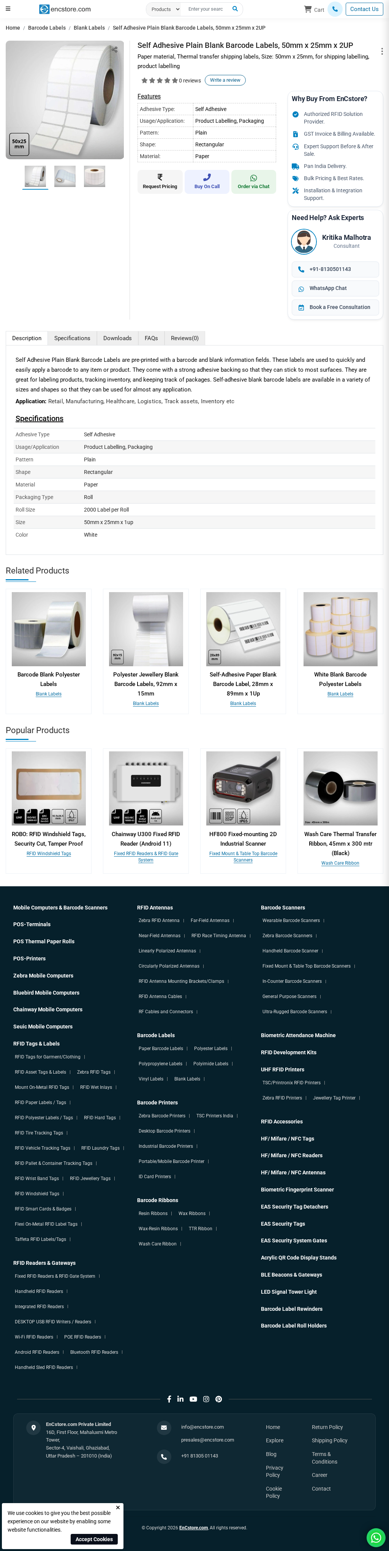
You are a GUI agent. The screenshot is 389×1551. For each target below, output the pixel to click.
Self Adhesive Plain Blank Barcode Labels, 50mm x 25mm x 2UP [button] (189, 28)
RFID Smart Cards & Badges (43, 1209)
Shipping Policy (330, 1440)
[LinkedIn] (180, 1399)
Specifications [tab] (72, 338)
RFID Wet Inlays (96, 1087)
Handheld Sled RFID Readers (44, 1367)
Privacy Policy (274, 1471)
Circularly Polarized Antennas (169, 966)
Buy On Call (207, 186)
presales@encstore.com (207, 1440)
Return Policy (327, 1427)
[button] (8, 9)
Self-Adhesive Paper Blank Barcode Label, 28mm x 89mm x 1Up (243, 684)
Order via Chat (253, 186)
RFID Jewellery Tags (90, 1178)
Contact (321, 1489)
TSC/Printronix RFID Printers (291, 1082)
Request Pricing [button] (160, 186)
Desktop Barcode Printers (164, 1131)
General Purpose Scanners (289, 996)
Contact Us (364, 9)
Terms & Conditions (324, 1458)
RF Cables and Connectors (166, 1011)
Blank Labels (89, 28)
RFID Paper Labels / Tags (40, 1102)
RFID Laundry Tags (100, 1148)
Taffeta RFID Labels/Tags (40, 1239)
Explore (274, 1440)
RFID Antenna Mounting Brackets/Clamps (181, 981)
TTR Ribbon (200, 1228)
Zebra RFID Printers (282, 1098)
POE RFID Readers (82, 1337)
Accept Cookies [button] (94, 1539)
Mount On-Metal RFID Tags (42, 1087)
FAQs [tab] (151, 338)
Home (13, 28)
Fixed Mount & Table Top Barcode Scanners (306, 966)
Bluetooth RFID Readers (94, 1352)
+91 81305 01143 (199, 1456)
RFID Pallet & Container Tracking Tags (53, 1163)
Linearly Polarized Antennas (167, 951)
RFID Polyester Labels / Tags (44, 1117)
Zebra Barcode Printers (162, 1115)
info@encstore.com (202, 1427)
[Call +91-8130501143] (335, 9)
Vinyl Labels (151, 1079)
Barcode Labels (47, 28)
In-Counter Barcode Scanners (292, 981)
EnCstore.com (193, 1527)
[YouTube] (193, 1399)
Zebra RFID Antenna (159, 920)
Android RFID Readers (37, 1352)
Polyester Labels (211, 1048)
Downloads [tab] (117, 338)
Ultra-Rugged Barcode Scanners (294, 1011)
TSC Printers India (214, 1115)
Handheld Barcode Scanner (290, 951)
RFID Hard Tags (100, 1117)
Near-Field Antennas (159, 935)
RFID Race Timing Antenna (218, 935)
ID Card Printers (155, 1176)
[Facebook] (169, 1399)
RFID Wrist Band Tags (37, 1178)
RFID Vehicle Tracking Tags (42, 1148)
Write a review (225, 80)
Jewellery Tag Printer (334, 1098)
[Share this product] (114, 50)
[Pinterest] (218, 1399)
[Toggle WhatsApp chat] (376, 1537)
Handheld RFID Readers (39, 1291)
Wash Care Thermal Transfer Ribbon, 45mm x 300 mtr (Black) (340, 844)
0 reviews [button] (190, 81)
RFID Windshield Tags (49, 853)
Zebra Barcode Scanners (287, 935)
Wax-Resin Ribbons (158, 1228)
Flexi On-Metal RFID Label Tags (46, 1224)
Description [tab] (26, 338)
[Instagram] (206, 1399)
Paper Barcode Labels (161, 1048)
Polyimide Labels (210, 1063)
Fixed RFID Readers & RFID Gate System (55, 1276)
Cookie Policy (274, 1492)
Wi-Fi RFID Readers (34, 1337)
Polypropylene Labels (160, 1063)
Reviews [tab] (185, 338)
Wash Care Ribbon (340, 863)
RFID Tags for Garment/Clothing (48, 1057)
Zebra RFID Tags (94, 1072)
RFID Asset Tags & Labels (40, 1072)
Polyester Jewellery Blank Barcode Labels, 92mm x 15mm (146, 684)
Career (319, 1475)
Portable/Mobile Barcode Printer (171, 1161)
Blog (271, 1454)
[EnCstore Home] (65, 9)
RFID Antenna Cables (160, 996)
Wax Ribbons (192, 1213)
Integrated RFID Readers (39, 1306)
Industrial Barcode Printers (166, 1146)
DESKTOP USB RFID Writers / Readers (53, 1321)
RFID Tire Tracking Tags (39, 1133)
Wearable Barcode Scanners (291, 920)
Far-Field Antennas (210, 920)
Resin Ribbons (153, 1213)
